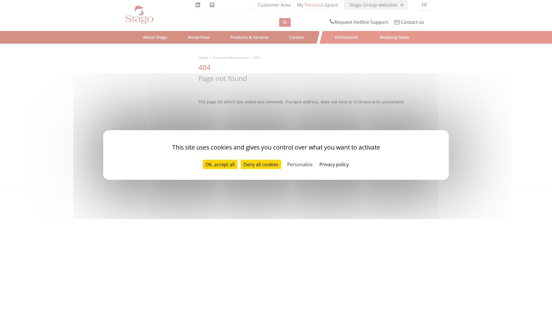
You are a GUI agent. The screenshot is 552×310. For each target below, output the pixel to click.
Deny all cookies (261, 164)
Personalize (300, 164)
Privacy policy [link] (334, 164)
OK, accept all (220, 164)
